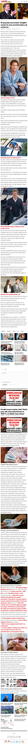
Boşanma (3, 331)
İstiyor (14, 331)
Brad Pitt (9, 331)
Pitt (18, 331)
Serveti (22, 331)
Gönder (4, 384)
